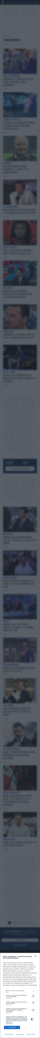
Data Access (20, 1034)
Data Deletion (9, 1034)
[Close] (36, 956)
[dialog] (20, 995)
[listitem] (20, 991)
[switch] (32, 996)
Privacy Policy (31, 1034)
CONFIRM (12, 1027)
